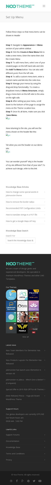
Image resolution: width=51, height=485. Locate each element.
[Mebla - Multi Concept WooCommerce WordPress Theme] (22, 306)
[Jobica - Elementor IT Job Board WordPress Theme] (22, 295)
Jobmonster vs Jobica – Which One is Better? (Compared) (25, 381)
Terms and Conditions (15, 453)
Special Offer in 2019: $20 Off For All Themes (25, 389)
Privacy (9, 460)
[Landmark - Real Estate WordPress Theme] (11, 306)
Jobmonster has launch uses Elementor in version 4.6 (23, 372)
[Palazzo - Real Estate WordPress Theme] (33, 295)
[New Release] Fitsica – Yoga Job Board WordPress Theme (22, 397)
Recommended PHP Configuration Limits (23, 208)
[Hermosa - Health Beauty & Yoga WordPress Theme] (33, 306)
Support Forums (13, 434)
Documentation (12, 441)
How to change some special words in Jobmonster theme (22, 194)
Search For (10, 235)
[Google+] (22, 481)
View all (25, 337)
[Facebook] (16, 481)
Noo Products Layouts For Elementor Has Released (24, 362)
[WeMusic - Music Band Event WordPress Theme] (33, 328)
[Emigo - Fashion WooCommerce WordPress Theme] (22, 317)
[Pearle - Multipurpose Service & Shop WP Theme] (22, 328)
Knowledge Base (13, 447)
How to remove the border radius (20, 202)
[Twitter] (34, 481)
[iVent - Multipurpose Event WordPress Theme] (11, 328)
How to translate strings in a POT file (21, 214)
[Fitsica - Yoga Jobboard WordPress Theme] (11, 295)
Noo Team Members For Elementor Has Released (23, 352)
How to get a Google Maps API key (21, 221)
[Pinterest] (28, 481)
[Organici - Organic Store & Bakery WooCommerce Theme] (33, 317)
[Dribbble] (11, 481)
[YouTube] (39, 481)
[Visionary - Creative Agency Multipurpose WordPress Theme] (11, 317)
